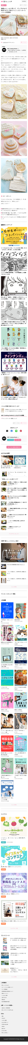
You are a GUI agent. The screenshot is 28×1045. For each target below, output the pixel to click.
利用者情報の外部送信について (7, 991)
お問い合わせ (4, 997)
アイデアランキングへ (14, 533)
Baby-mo (3, 1028)
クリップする (23, 5)
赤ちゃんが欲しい (5, 1032)
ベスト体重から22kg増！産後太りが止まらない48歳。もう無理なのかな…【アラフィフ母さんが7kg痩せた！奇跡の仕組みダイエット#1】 (14, 323)
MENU (24, 1)
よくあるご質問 (4, 995)
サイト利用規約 (4, 989)
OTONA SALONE (5, 1024)
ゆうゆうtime (4, 1030)
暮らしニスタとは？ (5, 985)
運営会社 (3, 999)
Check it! (3, 1018)
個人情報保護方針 (5, 1001)
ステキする (24, 42)
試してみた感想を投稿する (14, 447)
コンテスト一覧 (14, 928)
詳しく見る (18, 439)
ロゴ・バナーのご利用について (7, 987)
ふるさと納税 (4, 1020)
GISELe (3, 1026)
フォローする (10, 439)
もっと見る (14, 586)
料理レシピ (4, 5)
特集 (2, 1016)
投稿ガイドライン (5, 993)
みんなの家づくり (5, 1022)
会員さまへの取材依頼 (6, 1007)
